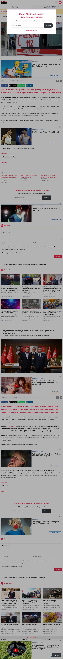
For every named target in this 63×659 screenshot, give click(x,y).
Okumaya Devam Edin (31, 30)
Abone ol (48, 25)
